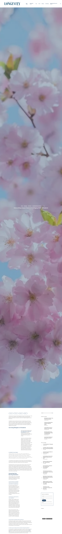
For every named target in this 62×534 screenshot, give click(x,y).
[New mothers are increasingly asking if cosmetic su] (43, 514)
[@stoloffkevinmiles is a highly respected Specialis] (43, 511)
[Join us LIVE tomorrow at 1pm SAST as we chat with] (43, 516)
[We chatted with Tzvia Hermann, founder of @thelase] (51, 514)
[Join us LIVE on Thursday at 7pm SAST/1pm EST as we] (51, 511)
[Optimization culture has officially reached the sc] (47, 514)
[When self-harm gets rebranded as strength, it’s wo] (47, 511)
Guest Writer (31, 209)
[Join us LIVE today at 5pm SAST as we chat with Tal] (51, 516)
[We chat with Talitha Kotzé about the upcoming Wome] (47, 516)
